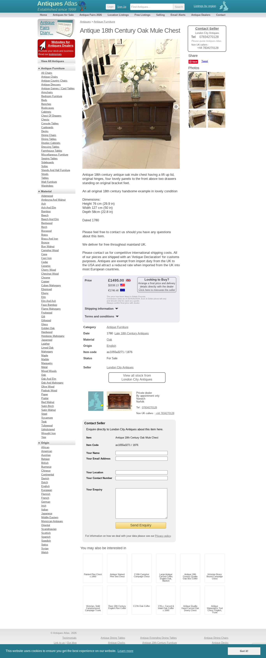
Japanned (46, 339)
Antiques (57, 3)
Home (43, 14)
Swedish (46, 540)
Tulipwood (47, 425)
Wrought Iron (48, 433)
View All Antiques (52, 61)
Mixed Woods (49, 371)
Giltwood (46, 320)
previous (85, 106)
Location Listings (118, 14)
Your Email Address (98, 458)
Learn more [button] (125, 651)
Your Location (94, 472)
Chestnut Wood (50, 273)
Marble (45, 359)
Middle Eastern (49, 517)
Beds (44, 100)
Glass (44, 324)
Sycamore (47, 417)
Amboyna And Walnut (53, 199)
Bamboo (46, 211)
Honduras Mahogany (52, 336)
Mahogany (47, 351)
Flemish (45, 494)
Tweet (204, 61)
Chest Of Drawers (51, 115)
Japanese (46, 513)
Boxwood (46, 230)
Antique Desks (220, 642)
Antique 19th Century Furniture (159, 642)
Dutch (44, 482)
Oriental (45, 525)
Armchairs (47, 92)
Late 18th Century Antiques (132, 333)
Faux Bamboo (49, 304)
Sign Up (121, 6)
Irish (43, 505)
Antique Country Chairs (54, 80)
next (176, 106)
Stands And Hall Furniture (55, 170)
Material (46, 191)
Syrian (44, 548)
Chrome (45, 277)
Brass (44, 234)
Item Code (92, 445)
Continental (47, 474)
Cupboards (47, 127)
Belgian (45, 459)
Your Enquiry (94, 489)
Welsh (44, 552)
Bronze (45, 242)
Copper (45, 281)
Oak (109, 339)
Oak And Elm (48, 378)
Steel (44, 413)
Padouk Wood (49, 390)
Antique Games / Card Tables (58, 88)
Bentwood (46, 223)
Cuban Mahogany (51, 285)
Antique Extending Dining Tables (158, 637)
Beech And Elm (50, 219)
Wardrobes (47, 185)
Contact (220, 14)
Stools (44, 174)
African (45, 447)
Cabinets (46, 111)
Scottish (46, 532)
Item (89, 437)
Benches (46, 104)
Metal (44, 367)
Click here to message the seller (157, 289)
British (44, 462)
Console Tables (50, 123)
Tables (45, 178)
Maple (44, 355)
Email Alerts (178, 14)
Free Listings (142, 14)
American (46, 451)
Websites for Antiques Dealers (60, 43)
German (45, 501)
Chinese (45, 470)
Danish (45, 478)
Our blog (72, 642)
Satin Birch (47, 406)
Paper (44, 394)
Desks (44, 131)
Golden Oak (48, 328)
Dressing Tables (50, 146)
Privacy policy (163, 535)
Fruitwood (46, 312)
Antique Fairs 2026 (90, 14)
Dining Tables (48, 139)
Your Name (93, 453)
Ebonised (46, 289)
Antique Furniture (117, 327)
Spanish (45, 536)
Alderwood (47, 195)
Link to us (59, 642)
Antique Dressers (51, 84)
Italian (44, 509)
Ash (43, 203)
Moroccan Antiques (52, 521)
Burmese (46, 466)
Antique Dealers (200, 14)
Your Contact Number (99, 478)
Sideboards (47, 162)
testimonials (55, 54)
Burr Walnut (48, 246)
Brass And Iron (49, 238)
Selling (160, 14)
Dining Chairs (48, 135)
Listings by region (205, 6)
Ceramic (46, 265)
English (111, 345)
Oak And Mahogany (52, 382)
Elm (43, 297)
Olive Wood (47, 386)
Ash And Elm (48, 207)
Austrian (46, 455)
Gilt (43, 316)
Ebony (44, 293)
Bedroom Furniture (51, 96)
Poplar (44, 398)
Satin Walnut (48, 410)
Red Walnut (47, 402)
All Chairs (46, 72)
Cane (44, 254)
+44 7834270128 (165, 413)
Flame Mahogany (51, 308)
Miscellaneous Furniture (54, 154)
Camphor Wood (50, 250)
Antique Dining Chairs (216, 637)
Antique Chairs (49, 76)
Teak (44, 421)
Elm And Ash (48, 301)
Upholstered (48, 429)
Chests (45, 119)
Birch (44, 227)
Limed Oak (47, 347)
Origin (45, 442)
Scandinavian (48, 529)
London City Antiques (120, 367)
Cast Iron (46, 258)
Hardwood (46, 332)
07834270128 (149, 407)
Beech (44, 215)
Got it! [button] (244, 651)
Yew (43, 437)
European (46, 490)
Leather (45, 343)
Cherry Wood (48, 269)
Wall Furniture (49, 181)
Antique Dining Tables (113, 637)
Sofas (44, 166)
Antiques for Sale (63, 14)
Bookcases (47, 107)
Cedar (44, 262)
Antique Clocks (116, 642)
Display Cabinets (50, 142)
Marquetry (47, 363)
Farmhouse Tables (51, 150)
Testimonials (69, 637)
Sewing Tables (49, 158)
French (45, 497)
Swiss (44, 544)
